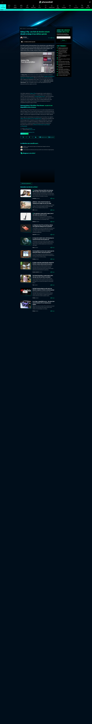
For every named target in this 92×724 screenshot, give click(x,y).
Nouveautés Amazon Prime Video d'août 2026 (64, 65)
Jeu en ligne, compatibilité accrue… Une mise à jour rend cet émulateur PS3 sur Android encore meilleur (44, 303)
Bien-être (88, 7)
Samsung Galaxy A (7, 9)
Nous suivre (52, 137)
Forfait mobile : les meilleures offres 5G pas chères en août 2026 (64, 70)
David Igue (25, 37)
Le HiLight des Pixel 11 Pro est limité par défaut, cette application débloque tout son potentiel (43, 225)
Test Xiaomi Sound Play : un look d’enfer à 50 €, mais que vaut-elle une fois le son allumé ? (43, 276)
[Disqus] (37, 169)
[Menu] (2, 2)
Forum (82, 7)
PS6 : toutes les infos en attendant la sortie (64, 59)
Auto (21, 7)
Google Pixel (34, 234)
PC (9, 7)
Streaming (64, 7)
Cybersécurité (52, 7)
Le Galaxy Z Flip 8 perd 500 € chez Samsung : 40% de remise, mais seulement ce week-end (43, 191)
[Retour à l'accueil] (46, 2)
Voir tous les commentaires (26, 183)
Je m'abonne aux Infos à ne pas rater (29, 41)
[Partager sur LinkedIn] (35, 137)
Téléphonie (3, 7)
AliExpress (34, 221)
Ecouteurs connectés (36, 272)
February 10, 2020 (32, 129)
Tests (33, 285)
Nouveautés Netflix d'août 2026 (63, 61)
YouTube (34, 297)
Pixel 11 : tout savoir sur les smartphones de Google (62, 51)
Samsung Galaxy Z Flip (24, 133)
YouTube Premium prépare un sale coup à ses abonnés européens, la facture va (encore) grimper (43, 289)
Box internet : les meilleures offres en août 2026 (64, 67)
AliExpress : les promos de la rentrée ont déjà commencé (63, 48)
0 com (49, 37)
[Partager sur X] (23, 137)
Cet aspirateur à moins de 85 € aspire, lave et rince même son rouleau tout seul (43, 214)
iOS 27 (59, 57)
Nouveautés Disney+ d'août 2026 (64, 62)
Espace (27, 7)
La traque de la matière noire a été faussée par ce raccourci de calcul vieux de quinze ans (43, 238)
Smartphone (34, 198)
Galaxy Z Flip (32, 93)
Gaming (15, 7)
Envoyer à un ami (44, 137)
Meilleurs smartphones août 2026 (64, 74)
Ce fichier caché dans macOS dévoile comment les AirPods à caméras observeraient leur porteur (43, 263)
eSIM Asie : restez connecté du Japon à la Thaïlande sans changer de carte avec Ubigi (42, 202)
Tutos (39, 7)
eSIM (57, 8)
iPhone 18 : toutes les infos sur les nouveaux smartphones (64, 56)
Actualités (76, 7)
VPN (45, 7)
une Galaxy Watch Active (40, 96)
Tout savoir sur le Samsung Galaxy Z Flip (27, 132)
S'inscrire (63, 40)
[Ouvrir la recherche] (90, 2)
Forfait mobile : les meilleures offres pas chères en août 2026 (63, 72)
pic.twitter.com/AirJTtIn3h (28, 128)
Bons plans (33, 7)
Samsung (35, 28)
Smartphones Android (30, 28)
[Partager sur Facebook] (29, 137)
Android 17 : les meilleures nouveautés (62, 53)
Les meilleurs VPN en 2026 (63, 75)
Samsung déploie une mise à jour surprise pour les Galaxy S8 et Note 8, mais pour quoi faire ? (43, 251)
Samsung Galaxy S (20, 9)
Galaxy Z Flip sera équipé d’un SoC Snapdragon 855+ (30, 118)
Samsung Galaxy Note (14, 9)
